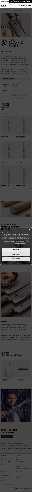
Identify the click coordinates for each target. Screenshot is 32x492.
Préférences (16, 259)
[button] (29, 229)
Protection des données (20, 243)
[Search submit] (25, 6)
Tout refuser (16, 254)
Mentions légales (21, 262)
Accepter (16, 249)
